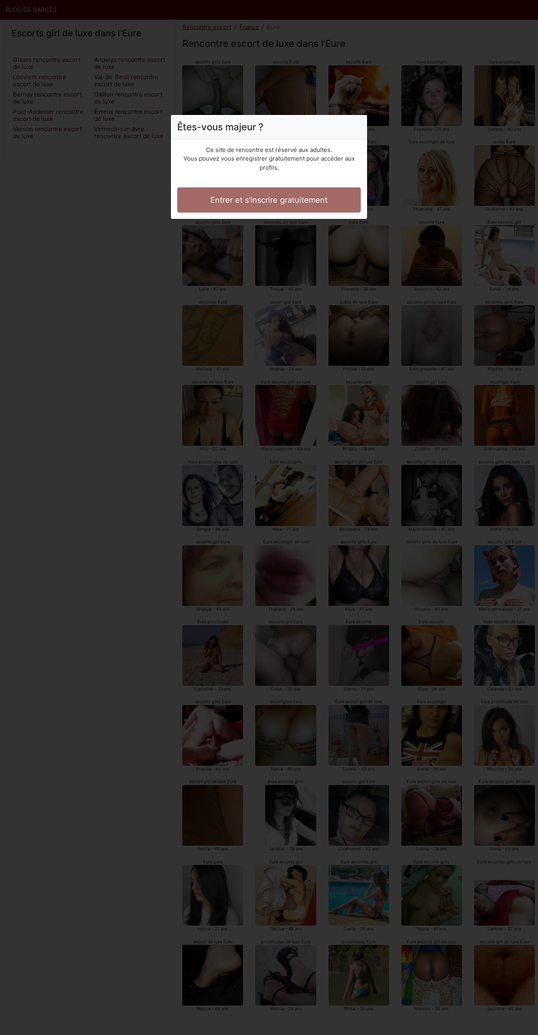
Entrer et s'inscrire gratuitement (269, 200)
